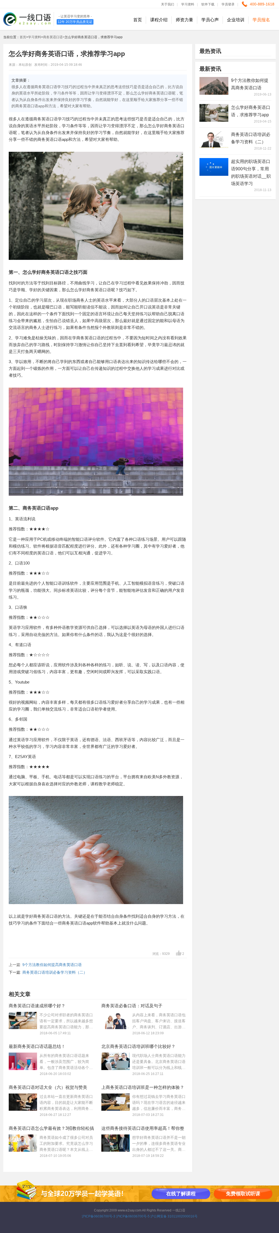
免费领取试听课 (243, 1193)
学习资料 (187, 4)
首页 (137, 19)
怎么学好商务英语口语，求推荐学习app (250, 111)
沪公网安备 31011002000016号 (174, 1216)
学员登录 (228, 4)
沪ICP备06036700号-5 (133, 1216)
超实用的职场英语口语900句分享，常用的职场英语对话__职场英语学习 (251, 172)
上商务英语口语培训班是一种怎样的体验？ (142, 1087)
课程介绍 (159, 19)
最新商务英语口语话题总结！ (37, 1046)
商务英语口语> (54, 37)
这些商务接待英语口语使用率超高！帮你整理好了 (142, 1129)
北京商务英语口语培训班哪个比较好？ (138, 1046)
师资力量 (184, 19)
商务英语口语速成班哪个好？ (37, 1005)
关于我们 (167, 4)
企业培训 (235, 19)
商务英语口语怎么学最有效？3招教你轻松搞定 (51, 1129)
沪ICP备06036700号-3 (98, 1216)
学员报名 (261, 19)
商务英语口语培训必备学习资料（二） (54, 972)
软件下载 (207, 4)
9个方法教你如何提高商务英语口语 (52, 964)
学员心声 (210, 19)
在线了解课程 (181, 1193)
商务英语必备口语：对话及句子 (131, 1005)
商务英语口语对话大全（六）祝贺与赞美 (48, 1087)
